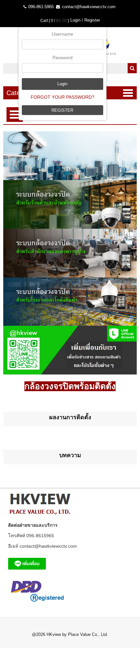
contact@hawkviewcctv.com (88, 6)
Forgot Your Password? (62, 97)
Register (62, 110)
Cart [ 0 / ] (54, 20)
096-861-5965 (40, 6)
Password (62, 57)
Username (62, 34)
